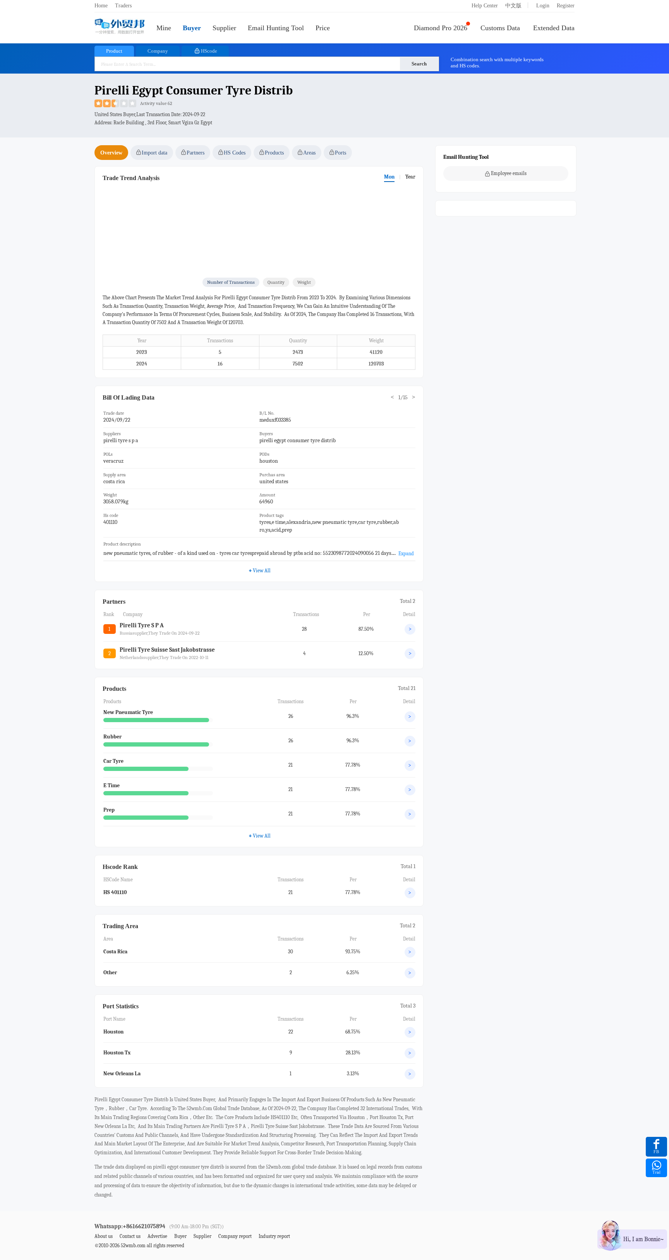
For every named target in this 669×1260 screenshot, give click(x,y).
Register (566, 6)
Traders (123, 6)
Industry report (274, 1236)
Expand (406, 553)
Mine (163, 28)
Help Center (485, 6)
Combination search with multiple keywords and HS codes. (497, 63)
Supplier (224, 28)
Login (542, 6)
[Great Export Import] (119, 27)
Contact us (130, 1236)
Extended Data (554, 28)
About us (103, 1236)
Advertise (157, 1236)
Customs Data (500, 28)
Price (323, 28)
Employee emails (509, 173)
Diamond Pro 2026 (440, 28)
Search (419, 64)
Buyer (192, 28)
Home (101, 6)
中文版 (513, 6)
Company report (235, 1236)
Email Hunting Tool (276, 28)
